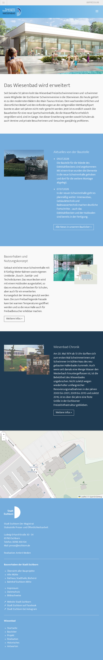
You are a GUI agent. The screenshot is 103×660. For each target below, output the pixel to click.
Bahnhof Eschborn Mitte (19, 582)
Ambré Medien (23, 553)
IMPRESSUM (93, 2)
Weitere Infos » (14, 318)
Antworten (12, 646)
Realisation (12, 639)
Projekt (10, 635)
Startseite (12, 628)
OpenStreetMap (95, 496)
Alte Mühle (12, 575)
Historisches (13, 643)
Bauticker (12, 632)
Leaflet (83, 496)
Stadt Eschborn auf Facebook (21, 606)
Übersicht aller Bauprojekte (21, 571)
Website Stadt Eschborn (19, 602)
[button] (4, 434)
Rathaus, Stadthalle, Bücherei (21, 578)
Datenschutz (13, 592)
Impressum (12, 588)
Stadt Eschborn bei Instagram (22, 609)
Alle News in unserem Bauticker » (74, 227)
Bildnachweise (14, 596)
